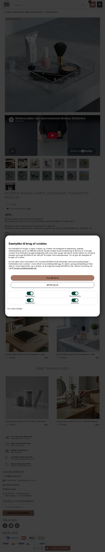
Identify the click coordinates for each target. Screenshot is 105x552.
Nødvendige (30, 296)
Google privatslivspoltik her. (25, 268)
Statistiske (75, 303)
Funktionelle (30, 303)
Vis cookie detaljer (14, 309)
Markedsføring (75, 296)
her (59, 264)
